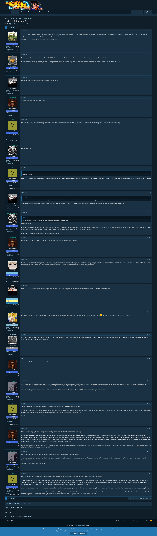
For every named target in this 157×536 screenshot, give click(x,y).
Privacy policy (137, 521)
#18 (150, 428)
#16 (150, 381)
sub (7, 24)
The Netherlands (15, 281)
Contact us (119, 521)
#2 (150, 55)
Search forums (16, 15)
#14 (150, 334)
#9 (150, 213)
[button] (26, 12)
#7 (150, 167)
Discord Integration (71, 525)
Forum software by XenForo (78, 524)
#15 (150, 358)
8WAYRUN (88, 525)
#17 (150, 403)
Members (42, 12)
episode (21, 24)
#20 (150, 473)
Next (11, 27)
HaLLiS (12, 312)
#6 (150, 145)
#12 (150, 285)
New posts (8, 15)
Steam (22, 12)
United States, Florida (14, 141)
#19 (150, 451)
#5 (150, 119)
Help (143, 521)
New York (17, 51)
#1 (150, 31)
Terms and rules (127, 521)
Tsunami (13, 77)
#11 (150, 259)
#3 (150, 77)
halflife (26, 24)
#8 (150, 192)
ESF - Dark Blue (10, 521)
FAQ (49, 12)
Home (8, 12)
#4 (150, 97)
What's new (31, 12)
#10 (150, 237)
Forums (15, 12)
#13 (150, 312)
